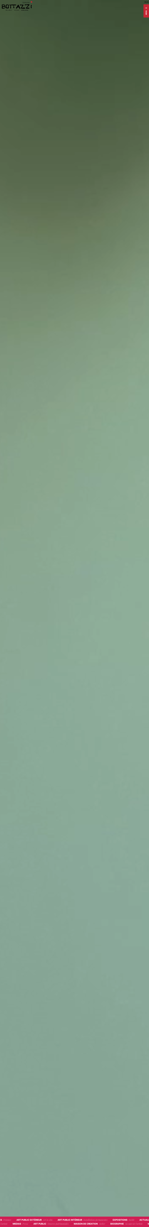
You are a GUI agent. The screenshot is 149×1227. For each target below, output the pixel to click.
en (147, 2)
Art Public (40, 1223)
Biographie (117, 1223)
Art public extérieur (28, 1220)
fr (145, 2)
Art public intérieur (69, 1220)
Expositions (119, 1220)
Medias (17, 1223)
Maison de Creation (86, 1223)
